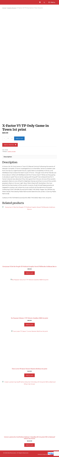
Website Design (42, 454)
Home (4, 8)
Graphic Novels (11, 8)
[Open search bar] (44, 2)
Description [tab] (8, 157)
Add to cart (19, 138)
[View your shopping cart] (40, 2)
